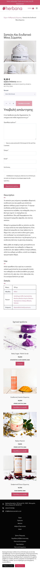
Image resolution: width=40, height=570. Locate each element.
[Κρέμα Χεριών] (20, 424)
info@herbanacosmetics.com (13, 511)
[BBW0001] (20, 51)
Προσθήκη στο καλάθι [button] (20, 407)
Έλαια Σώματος (18, 490)
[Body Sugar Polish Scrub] (20, 337)
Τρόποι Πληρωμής (20, 535)
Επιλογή (19, 364)
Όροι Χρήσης (20, 544)
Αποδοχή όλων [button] (20, 566)
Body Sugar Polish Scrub (19, 353)
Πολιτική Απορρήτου (20, 547)
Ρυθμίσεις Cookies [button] (8, 566)
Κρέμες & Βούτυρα (18, 403)
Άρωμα (6, 90)
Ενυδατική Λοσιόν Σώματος (20, 397)
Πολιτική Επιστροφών (20, 541)
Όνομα (6, 150)
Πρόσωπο (20, 520)
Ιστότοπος (7, 167)
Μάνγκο (29, 301)
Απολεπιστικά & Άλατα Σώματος (18, 360)
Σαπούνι (16, 303)
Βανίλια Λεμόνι (23, 298)
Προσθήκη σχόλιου (10, 122)
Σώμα (5, 17)
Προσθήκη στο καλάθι (24, 103)
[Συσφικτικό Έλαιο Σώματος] (20, 468)
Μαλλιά (20, 523)
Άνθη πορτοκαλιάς (26, 296)
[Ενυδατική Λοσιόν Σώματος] (20, 381)
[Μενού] (37, 8)
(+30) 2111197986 (10, 508)
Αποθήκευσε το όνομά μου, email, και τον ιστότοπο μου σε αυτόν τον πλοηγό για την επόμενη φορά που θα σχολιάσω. (19, 178)
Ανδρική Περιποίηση (20, 526)
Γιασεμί (24, 301)
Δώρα (20, 529)
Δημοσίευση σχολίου (12, 186)
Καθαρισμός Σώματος (14, 17)
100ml (15, 291)
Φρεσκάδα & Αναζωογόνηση (22, 307)
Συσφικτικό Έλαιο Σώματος (20, 484)
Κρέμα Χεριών (20, 441)
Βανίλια (16, 298)
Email (6, 159)
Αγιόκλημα (17, 296)
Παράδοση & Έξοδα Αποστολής (19, 538)
